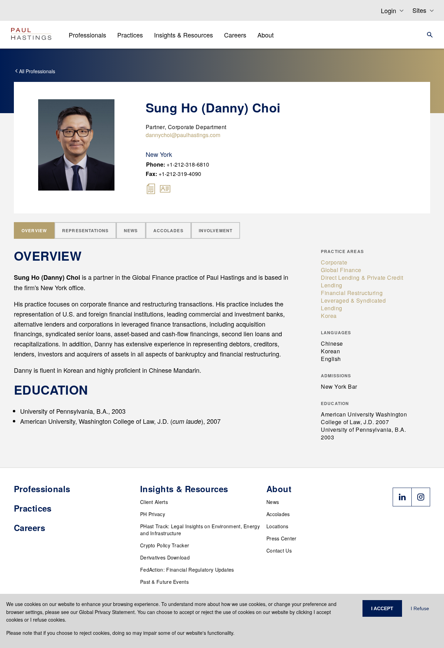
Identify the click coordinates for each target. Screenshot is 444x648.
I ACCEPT (382, 608)
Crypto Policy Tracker (164, 545)
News (272, 501)
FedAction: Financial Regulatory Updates (187, 569)
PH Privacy (152, 514)
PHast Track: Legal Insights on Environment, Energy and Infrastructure (200, 530)
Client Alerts (154, 501)
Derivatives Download (165, 557)
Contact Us (279, 550)
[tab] (34, 230)
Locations (277, 526)
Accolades (278, 514)
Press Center (281, 538)
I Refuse (420, 608)
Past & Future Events (164, 581)
